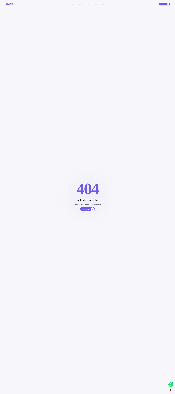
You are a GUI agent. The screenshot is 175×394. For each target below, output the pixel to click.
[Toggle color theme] (171, 390)
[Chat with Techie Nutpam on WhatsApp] (170, 384)
